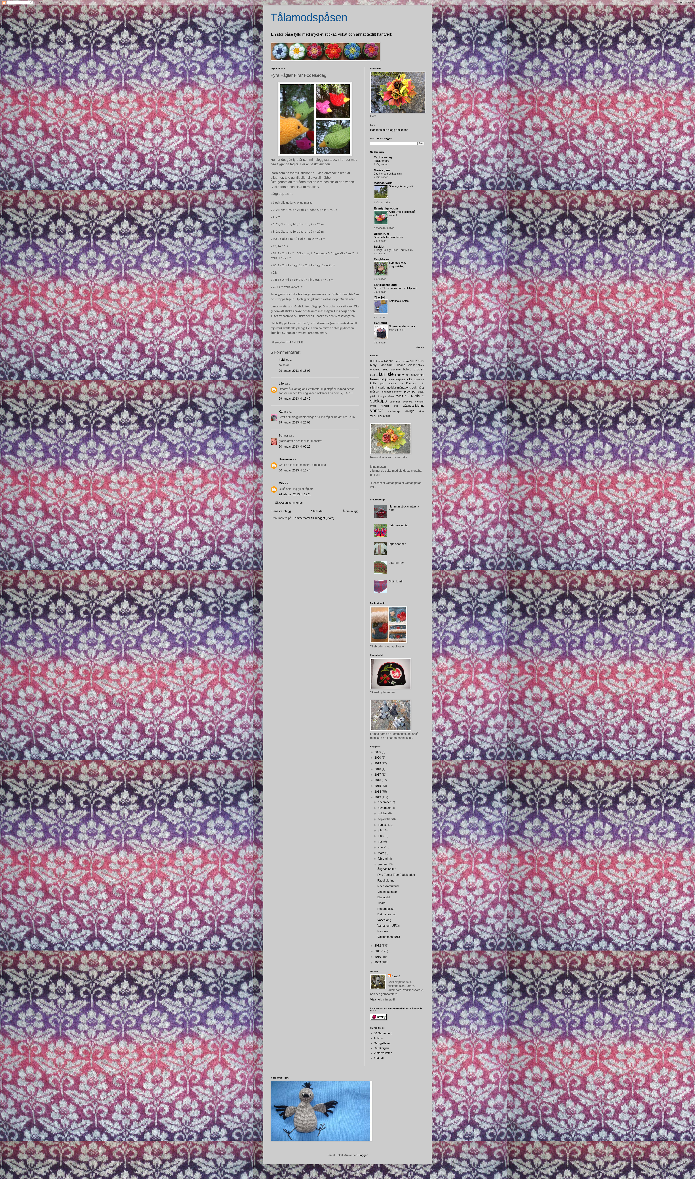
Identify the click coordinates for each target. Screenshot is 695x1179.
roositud (401, 396)
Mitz (281, 483)
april (381, 847)
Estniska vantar (398, 525)
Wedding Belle (379, 369)
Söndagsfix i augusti (401, 186)
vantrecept (394, 411)
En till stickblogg (385, 284)
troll (396, 405)
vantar (376, 410)
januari (382, 864)
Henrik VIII (408, 361)
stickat (419, 396)
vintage (409, 411)
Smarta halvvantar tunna (388, 237)
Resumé (382, 931)
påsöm (391, 396)
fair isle (386, 374)
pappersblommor (392, 391)
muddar (391, 387)
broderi (419, 369)
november (384, 807)
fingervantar (402, 374)
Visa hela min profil (382, 999)
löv (401, 383)
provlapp (409, 391)
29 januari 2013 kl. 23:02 (294, 422)
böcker (374, 375)
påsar (421, 391)
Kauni (419, 361)
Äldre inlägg (350, 511)
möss (421, 387)
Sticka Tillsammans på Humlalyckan (395, 288)
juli (380, 830)
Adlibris (379, 1038)
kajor (392, 379)
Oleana (400, 365)
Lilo (281, 383)
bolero (407, 369)
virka (421, 411)
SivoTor (411, 365)
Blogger (362, 1155)
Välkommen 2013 (388, 936)
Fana (398, 361)
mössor (375, 391)
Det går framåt (386, 914)
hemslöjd (377, 379)
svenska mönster (413, 401)
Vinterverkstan (383, 1053)
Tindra (381, 903)
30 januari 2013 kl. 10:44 (294, 470)
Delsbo (388, 360)
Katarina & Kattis (399, 300)
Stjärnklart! (396, 581)
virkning (376, 415)
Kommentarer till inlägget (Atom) (313, 518)
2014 (378, 791)
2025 (378, 752)
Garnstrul (380, 323)
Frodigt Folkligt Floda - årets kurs (393, 249)
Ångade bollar (386, 869)
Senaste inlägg (281, 511)
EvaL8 (395, 976)
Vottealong (384, 920)
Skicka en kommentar (289, 502)
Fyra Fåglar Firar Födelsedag (396, 874)
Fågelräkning (385, 880)
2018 (378, 769)
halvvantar (417, 374)
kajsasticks (404, 379)
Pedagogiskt (385, 908)
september (385, 819)
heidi (282, 359)
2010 (378, 956)
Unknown (285, 459)
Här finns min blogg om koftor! (389, 129)
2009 (378, 962)
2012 (378, 945)
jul (386, 379)
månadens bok (407, 387)
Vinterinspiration (387, 891)
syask (373, 405)
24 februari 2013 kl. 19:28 (295, 494)
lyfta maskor (388, 383)
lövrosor (411, 383)
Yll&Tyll (379, 1058)
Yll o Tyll (379, 297)
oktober (383, 813)
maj (380, 841)
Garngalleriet (382, 1043)
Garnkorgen (381, 1048)
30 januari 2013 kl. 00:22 (294, 446)
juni (380, 836)
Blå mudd (383, 897)
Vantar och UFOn (388, 925)
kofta (373, 383)
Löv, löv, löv (396, 562)
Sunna (283, 435)
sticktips (378, 400)
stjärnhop (395, 401)
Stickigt (379, 246)
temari (385, 405)
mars (381, 853)
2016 (378, 780)
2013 (378, 797)
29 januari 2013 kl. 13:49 (294, 398)
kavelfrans (419, 379)
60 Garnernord (383, 1033)
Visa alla (420, 347)
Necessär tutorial (388, 886)
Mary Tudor (378, 365)
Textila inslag (383, 157)
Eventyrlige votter (386, 208)
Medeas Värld (383, 182)
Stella (421, 365)
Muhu (390, 365)
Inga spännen (397, 544)
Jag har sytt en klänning (388, 173)
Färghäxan (381, 259)
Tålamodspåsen (309, 17)
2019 (378, 763)
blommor (396, 369)
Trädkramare (381, 160)
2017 (378, 774)
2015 (378, 785)
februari (383, 858)
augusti (383, 824)
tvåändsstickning (413, 405)
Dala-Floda (376, 361)
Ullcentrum (381, 233)
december (384, 802)
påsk (373, 396)
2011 (377, 951)
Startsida (317, 511)
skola (410, 396)
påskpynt (381, 396)
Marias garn (382, 170)
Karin (282, 411)
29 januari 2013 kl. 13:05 (294, 370)
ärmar (386, 415)
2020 (378, 757)
